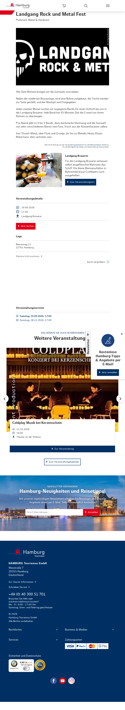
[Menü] (32, 661)
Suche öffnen (86, 5)
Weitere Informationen (27, 256)
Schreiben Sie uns (18, 587)
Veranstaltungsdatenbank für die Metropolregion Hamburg (87, 145)
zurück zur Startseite (62, 552)
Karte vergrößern (96, 262)
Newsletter (88, 346)
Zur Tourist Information (21, 582)
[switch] (26, 668)
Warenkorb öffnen (64, 5)
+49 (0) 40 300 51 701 (27, 594)
